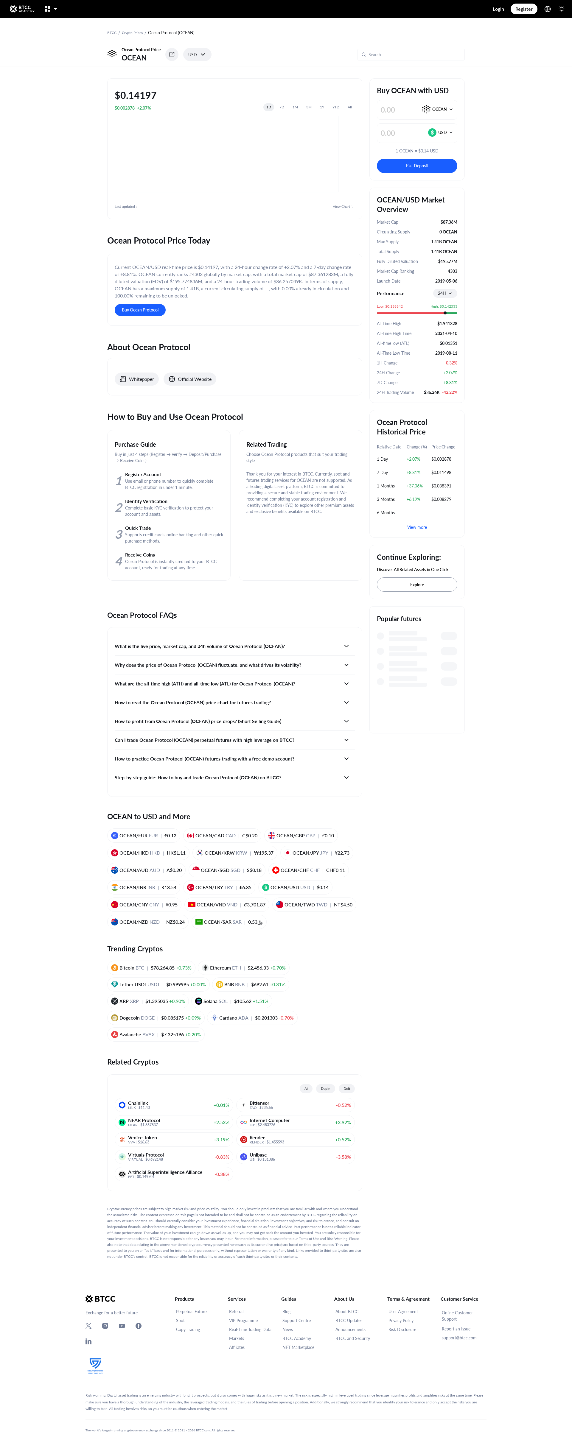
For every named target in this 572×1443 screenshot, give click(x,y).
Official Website (195, 379)
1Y (322, 107)
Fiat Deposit (417, 165)
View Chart (341, 206)
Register (524, 9)
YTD (335, 107)
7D (281, 107)
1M (295, 107)
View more (417, 527)
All (350, 107)
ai (306, 1088)
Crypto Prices (132, 32)
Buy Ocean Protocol (140, 309)
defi (346, 1088)
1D (268, 107)
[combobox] (445, 293)
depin (325, 1088)
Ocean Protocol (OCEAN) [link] (171, 32)
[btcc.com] (22, 9)
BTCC (111, 32)
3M (309, 107)
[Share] (171, 54)
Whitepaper (141, 379)
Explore (417, 584)
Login (498, 9)
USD (192, 54)
